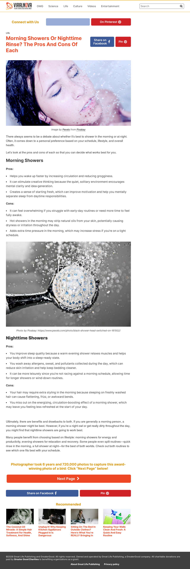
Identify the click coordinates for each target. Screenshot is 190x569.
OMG (40, 6)
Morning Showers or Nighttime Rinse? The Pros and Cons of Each (44, 44)
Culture (77, 6)
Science (53, 6)
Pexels (66, 129)
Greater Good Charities (26, 559)
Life (66, 6)
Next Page (66, 479)
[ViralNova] (19, 6)
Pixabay (81, 129)
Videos (91, 6)
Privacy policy (111, 564)
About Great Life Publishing (85, 564)
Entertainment (110, 6)
